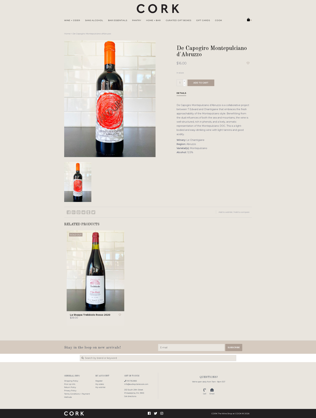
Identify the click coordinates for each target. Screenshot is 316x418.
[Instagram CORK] (162, 413)
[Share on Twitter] (93, 212)
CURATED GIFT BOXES (178, 20)
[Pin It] (78, 212)
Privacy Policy (70, 390)
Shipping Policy (71, 381)
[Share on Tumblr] (88, 212)
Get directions (130, 396)
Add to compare (241, 212)
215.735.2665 (131, 381)
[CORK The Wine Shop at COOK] (158, 8)
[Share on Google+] (74, 212)
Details (181, 93)
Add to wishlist (225, 212)
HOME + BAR (153, 20)
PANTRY (136, 20)
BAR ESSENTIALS (117, 20)
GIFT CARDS (203, 20)
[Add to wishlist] (248, 63)
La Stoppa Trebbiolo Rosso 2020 (90, 315)
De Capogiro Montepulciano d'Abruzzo (92, 33)
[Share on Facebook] (69, 212)
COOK (218, 20)
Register (99, 381)
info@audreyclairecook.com (136, 384)
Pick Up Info (69, 384)
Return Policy (70, 387)
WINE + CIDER (72, 20)
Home (67, 33)
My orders (99, 384)
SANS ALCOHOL (94, 20)
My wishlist (100, 387)
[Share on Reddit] (83, 212)
